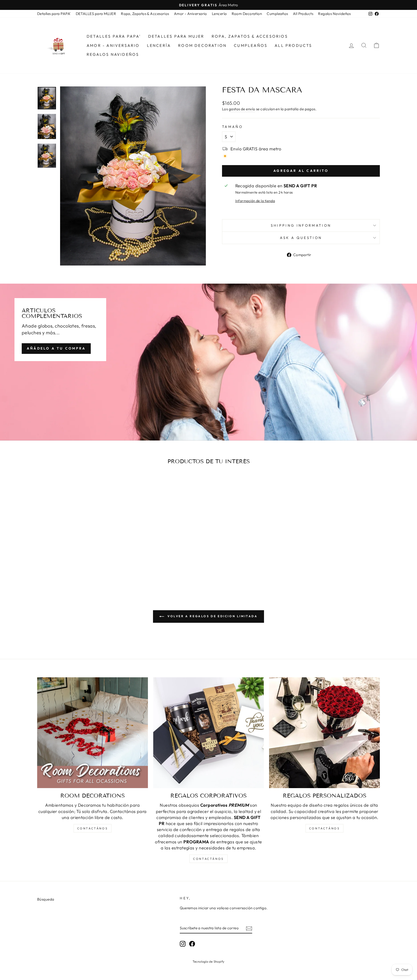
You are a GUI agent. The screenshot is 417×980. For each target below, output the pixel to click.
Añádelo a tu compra (56, 348)
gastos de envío (242, 109)
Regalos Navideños (334, 13)
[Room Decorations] (92, 732)
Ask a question (301, 238)
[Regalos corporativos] (208, 732)
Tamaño (232, 127)
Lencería (219, 13)
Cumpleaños (277, 13)
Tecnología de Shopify (208, 961)
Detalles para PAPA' (54, 13)
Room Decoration (247, 13)
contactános (92, 828)
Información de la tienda (255, 201)
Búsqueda (45, 899)
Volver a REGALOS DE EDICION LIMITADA (211, 616)
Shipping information (301, 225)
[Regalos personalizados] (324, 732)
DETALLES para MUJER (96, 13)
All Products (303, 13)
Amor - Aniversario (190, 13)
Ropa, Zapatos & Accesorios (145, 13)
